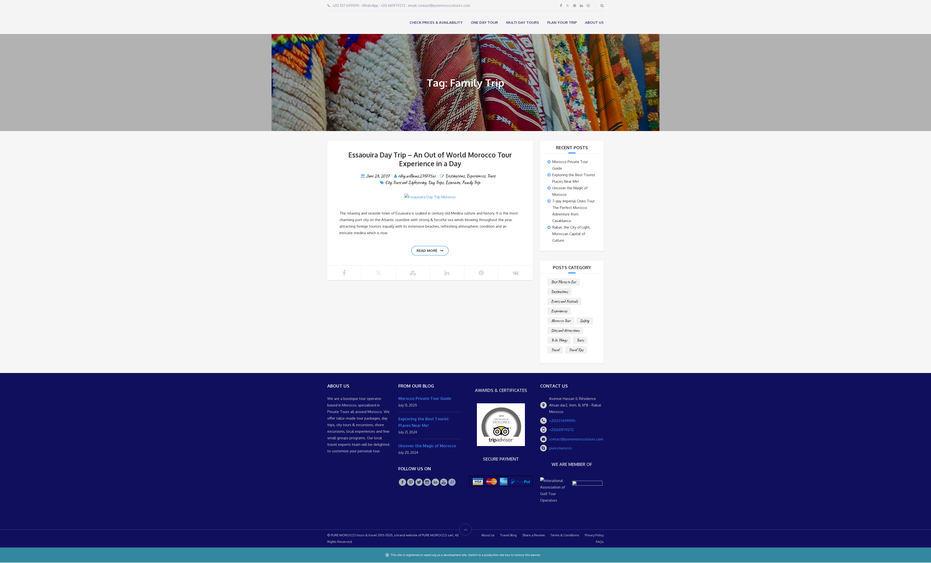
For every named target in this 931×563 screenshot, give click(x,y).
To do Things (559, 340)
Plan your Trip (562, 22)
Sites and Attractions (565, 331)
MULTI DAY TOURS (522, 22)
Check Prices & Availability (436, 22)
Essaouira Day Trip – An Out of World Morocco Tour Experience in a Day (430, 159)
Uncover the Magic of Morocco (427, 446)
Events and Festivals (564, 301)
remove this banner (527, 555)
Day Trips (435, 183)
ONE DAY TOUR (484, 22)
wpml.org (430, 555)
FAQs (600, 542)
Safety (584, 321)
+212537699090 (562, 421)
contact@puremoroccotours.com (576, 439)
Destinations (455, 176)
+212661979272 (561, 430)
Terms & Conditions (564, 536)
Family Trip (471, 183)
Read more (427, 251)
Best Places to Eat (563, 282)
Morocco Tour (560, 321)
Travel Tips (576, 350)
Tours (491, 176)
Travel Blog (508, 536)
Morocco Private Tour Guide (424, 399)
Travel (555, 350)
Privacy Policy (594, 536)
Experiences (475, 176)
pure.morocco (560, 448)
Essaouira (452, 183)
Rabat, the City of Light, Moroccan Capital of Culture (571, 234)
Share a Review (533, 536)
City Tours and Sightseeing (405, 183)
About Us (594, 22)
